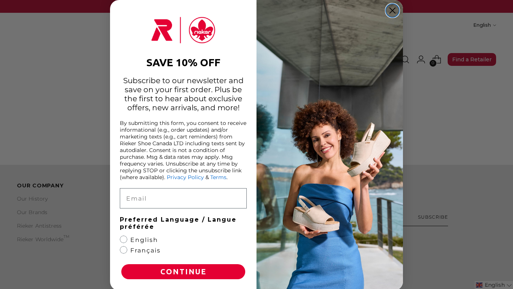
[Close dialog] (392, 10)
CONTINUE (183, 271)
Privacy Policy (185, 177)
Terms (218, 177)
